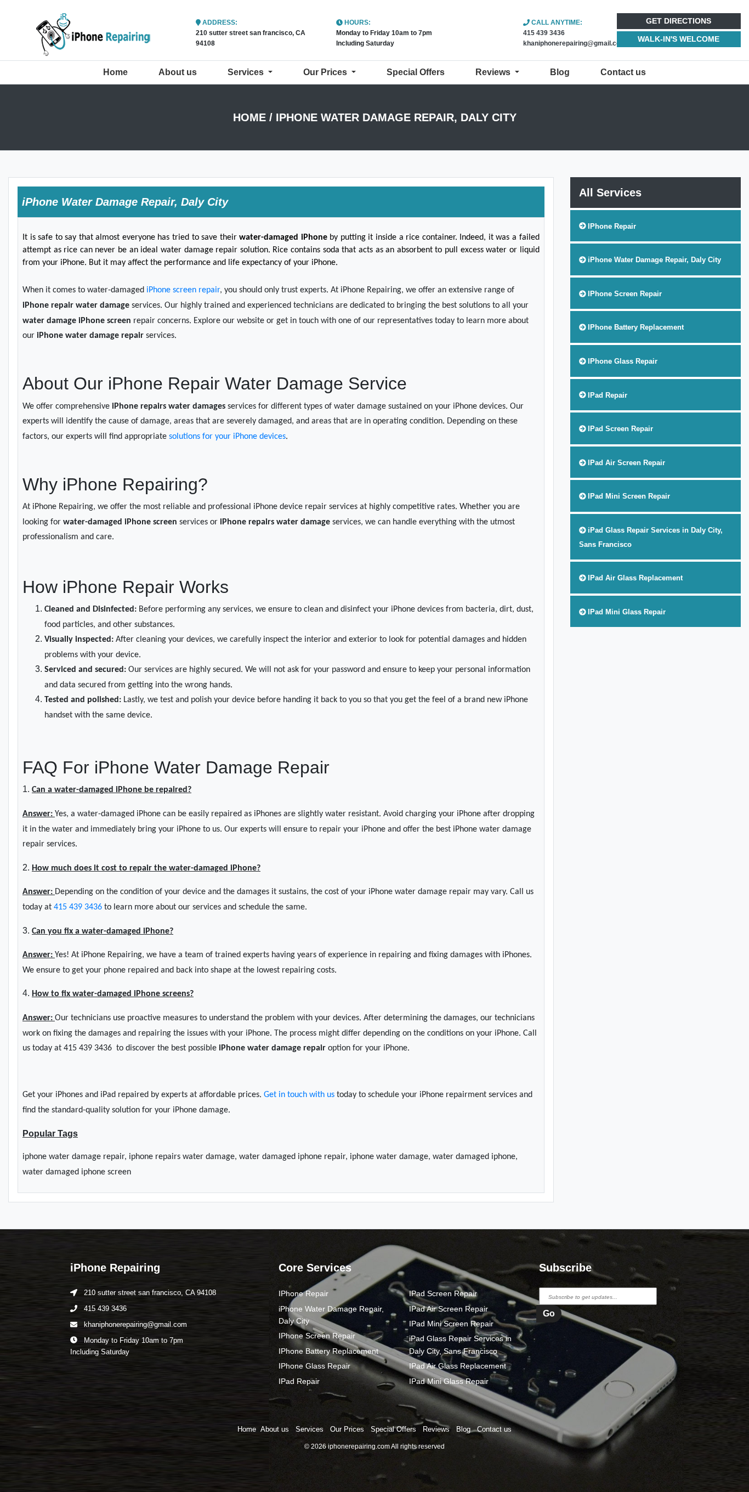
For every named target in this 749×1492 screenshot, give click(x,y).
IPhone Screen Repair (317, 1335)
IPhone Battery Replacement (328, 1351)
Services (247, 72)
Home (117, 72)
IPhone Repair (303, 1293)
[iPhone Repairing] (93, 31)
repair (209, 290)
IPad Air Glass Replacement (457, 1365)
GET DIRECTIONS (678, 20)
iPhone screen (172, 290)
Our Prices (326, 72)
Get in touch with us (299, 1094)
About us (177, 72)
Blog (560, 72)
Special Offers (416, 72)
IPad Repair (299, 1381)
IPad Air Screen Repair (448, 1308)
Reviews (494, 72)
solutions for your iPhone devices (227, 436)
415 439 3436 (544, 33)
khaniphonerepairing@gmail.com (574, 43)
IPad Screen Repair (443, 1293)
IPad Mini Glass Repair (449, 1381)
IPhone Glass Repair (314, 1365)
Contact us (623, 72)
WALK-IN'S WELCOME (678, 39)
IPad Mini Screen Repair (451, 1323)
